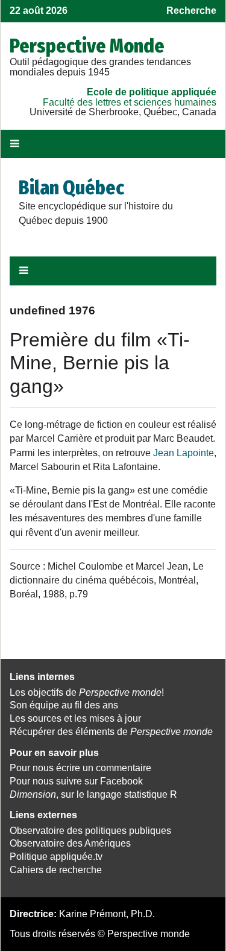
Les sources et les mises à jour (75, 718)
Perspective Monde (87, 45)
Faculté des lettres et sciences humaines (129, 102)
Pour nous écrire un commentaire (80, 768)
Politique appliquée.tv (56, 856)
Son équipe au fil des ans (64, 705)
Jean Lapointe (183, 453)
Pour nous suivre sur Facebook (76, 781)
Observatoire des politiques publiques (90, 830)
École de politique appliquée (151, 92)
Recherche (191, 10)
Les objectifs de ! (87, 692)
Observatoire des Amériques (70, 843)
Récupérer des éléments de (111, 732)
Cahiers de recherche (56, 870)
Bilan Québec (71, 187)
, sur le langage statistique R (93, 794)
